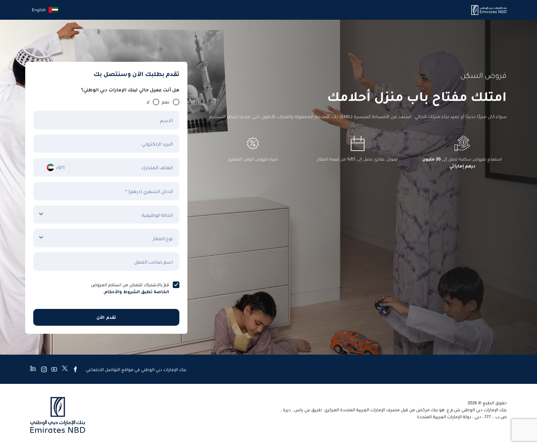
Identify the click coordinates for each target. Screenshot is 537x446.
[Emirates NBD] (488, 10)
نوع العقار (163, 238)
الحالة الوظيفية (157, 215)
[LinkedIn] (33, 369)
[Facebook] (75, 369)
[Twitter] (65, 369)
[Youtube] (54, 369)
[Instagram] (43, 369)
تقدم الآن (106, 317)
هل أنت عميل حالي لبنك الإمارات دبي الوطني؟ (130, 89)
